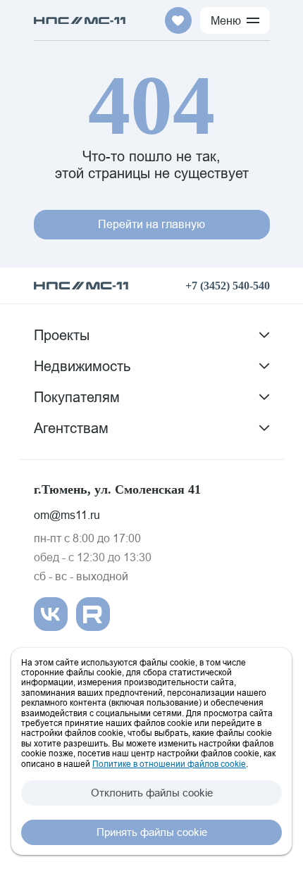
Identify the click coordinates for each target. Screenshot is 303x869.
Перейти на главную (151, 224)
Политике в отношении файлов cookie (169, 763)
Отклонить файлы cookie (152, 793)
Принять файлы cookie (152, 832)
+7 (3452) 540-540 (227, 286)
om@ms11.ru (67, 514)
